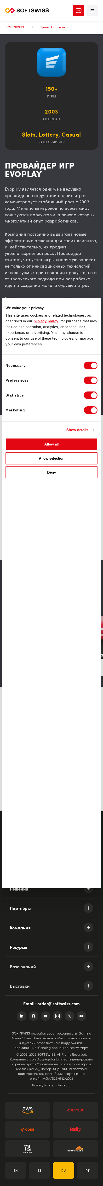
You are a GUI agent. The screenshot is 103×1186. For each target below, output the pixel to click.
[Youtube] (45, 1016)
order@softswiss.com (58, 1003)
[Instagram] (57, 1016)
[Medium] (81, 1016)
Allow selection (51, 458)
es (39, 1170)
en (15, 1170)
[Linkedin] (21, 1016)
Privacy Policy (42, 1085)
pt (88, 1170)
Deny (51, 472)
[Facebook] (33, 1016)
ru (63, 1170)
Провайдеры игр (54, 27)
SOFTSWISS (15, 27)
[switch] (90, 380)
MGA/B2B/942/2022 (57, 1078)
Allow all (51, 444)
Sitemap (62, 1085)
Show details (77, 429)
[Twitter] (69, 1016)
